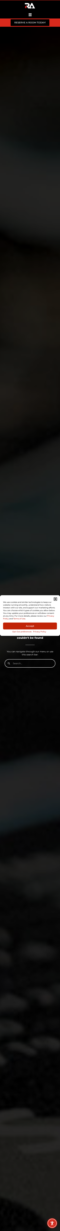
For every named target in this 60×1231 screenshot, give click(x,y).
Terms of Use (19, 618)
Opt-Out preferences (22, 632)
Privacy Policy (39, 632)
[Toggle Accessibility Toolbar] (52, 1223)
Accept (30, 626)
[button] (55, 599)
